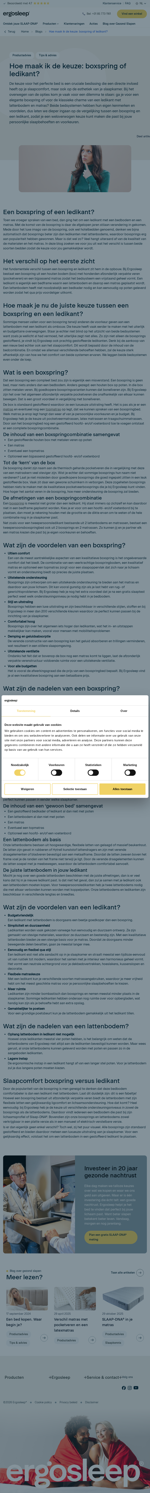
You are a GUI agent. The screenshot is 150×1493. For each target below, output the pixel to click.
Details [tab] (75, 711)
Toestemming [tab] (26, 711)
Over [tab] (124, 711)
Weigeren (27, 789)
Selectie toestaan (75, 789)
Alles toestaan (122, 789)
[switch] (56, 773)
